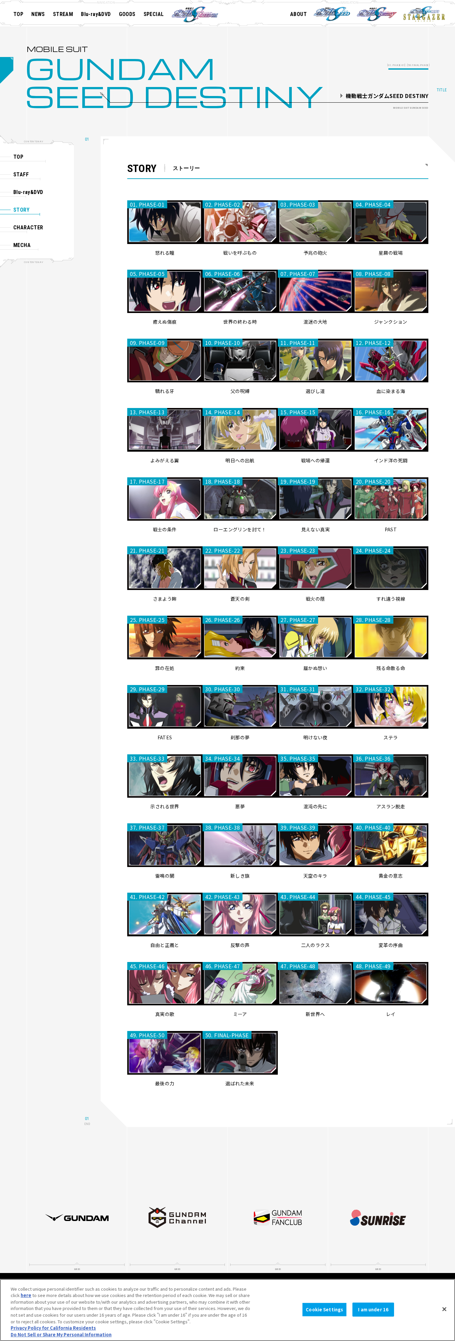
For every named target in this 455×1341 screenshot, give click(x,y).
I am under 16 (373, 1309)
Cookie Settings (324, 1309)
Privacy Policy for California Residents (53, 1328)
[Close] (444, 1309)
